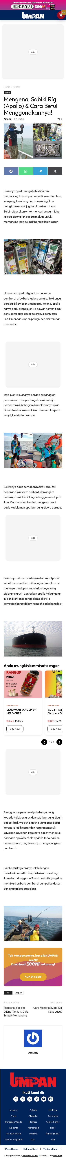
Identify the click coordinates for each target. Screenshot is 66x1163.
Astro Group (57, 1156)
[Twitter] (29, 1099)
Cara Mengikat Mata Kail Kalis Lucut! (47, 1009)
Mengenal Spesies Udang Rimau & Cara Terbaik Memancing (16, 1011)
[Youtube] (43, 1099)
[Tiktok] (36, 1099)
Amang (7, 118)
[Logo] (33, 1080)
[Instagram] (22, 1099)
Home (7, 86)
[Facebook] (15, 1099)
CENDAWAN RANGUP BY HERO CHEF (21, 711)
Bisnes (17, 86)
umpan (18, 992)
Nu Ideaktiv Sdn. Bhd (30, 1156)
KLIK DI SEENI (33, 976)
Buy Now (15, 728)
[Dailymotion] (50, 1099)
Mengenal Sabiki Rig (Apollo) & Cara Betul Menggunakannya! (30, 105)
